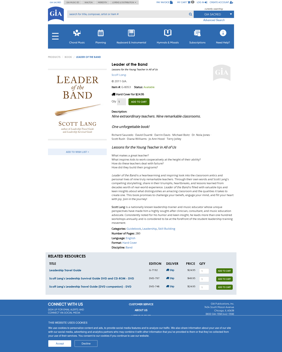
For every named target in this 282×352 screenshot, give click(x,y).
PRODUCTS (54, 56)
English (130, 238)
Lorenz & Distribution (123, 2)
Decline (86, 343)
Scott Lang (119, 75)
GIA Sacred (55, 2)
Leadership (149, 228)
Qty (114, 101)
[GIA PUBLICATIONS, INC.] (56, 13)
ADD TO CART (139, 101)
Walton (89, 2)
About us (141, 310)
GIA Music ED (72, 2)
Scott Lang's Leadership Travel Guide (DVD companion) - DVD (90, 286)
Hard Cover (129, 243)
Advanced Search (214, 20)
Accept (60, 343)
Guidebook (134, 228)
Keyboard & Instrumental (131, 42)
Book (68, 56)
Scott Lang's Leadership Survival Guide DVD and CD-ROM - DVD (91, 278)
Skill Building (166, 228)
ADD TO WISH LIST (77, 151)
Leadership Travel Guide (65, 270)
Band (129, 247)
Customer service (141, 304)
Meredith (102, 2)
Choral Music (77, 42)
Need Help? (223, 42)
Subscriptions (197, 42)
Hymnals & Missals (168, 42)
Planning (100, 42)
